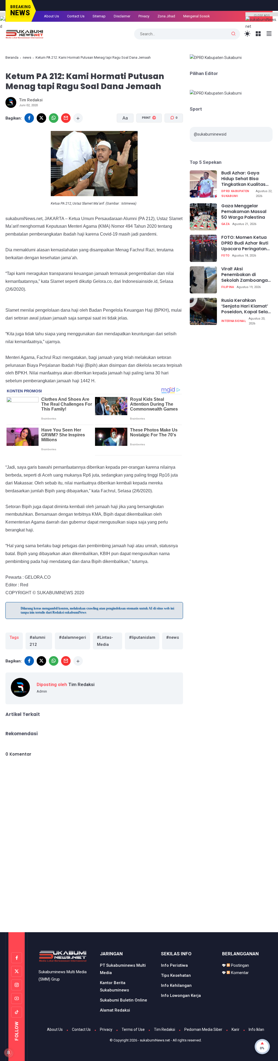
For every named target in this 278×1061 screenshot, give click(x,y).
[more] (78, 118)
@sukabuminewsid (210, 134)
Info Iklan (256, 1029)
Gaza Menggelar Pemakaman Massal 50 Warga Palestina (243, 211)
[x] (41, 118)
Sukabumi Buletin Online (123, 1000)
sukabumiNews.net (155, 1040)
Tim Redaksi (164, 1029)
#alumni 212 (37, 641)
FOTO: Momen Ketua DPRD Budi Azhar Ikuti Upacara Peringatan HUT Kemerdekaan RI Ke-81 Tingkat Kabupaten (244, 243)
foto (225, 255)
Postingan (239, 965)
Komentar (239, 972)
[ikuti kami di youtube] (16, 998)
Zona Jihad (166, 16)
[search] (233, 34)
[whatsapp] (53, 118)
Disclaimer (122, 16)
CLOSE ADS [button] (262, 15)
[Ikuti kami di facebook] (16, 957)
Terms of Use (133, 1029)
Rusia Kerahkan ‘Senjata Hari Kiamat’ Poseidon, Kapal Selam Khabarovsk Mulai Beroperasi (246, 306)
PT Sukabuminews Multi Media (123, 969)
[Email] (66, 118)
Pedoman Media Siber (203, 1029)
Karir (235, 1029)
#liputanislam (142, 637)
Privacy (143, 16)
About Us (51, 16)
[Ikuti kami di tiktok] (16, 1012)
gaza (225, 224)
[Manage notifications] (8, 1052)
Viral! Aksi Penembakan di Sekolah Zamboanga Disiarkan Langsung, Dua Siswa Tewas (244, 274)
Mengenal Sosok (196, 16)
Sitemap (99, 16)
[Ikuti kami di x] (16, 971)
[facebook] (29, 661)
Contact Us (75, 16)
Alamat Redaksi (115, 1010)
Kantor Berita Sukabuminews (114, 986)
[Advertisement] (139, 909)
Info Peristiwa (174, 965)
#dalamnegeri (72, 637)
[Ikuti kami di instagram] (16, 984)
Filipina (227, 287)
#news (172, 637)
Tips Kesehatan (176, 975)
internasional (233, 321)
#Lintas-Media (105, 641)
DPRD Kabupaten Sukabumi (235, 193)
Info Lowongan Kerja (181, 995)
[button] (145, 138)
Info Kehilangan (176, 985)
